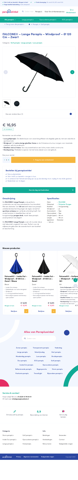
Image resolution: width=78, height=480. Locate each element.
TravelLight (38, 373)
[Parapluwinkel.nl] (10, 12)
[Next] (72, 72)
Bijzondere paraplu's (55, 373)
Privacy (18, 457)
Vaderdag (58, 348)
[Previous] (6, 72)
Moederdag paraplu (23, 356)
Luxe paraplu (37, 43)
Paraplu (35, 24)
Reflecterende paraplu (23, 369)
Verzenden (62, 435)
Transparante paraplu (41, 348)
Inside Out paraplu (26, 365)
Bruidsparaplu (57, 356)
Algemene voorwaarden (31, 457)
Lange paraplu (26, 43)
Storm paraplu (57, 369)
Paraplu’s (38, 11)
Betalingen (46, 435)
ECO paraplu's (67, 19)
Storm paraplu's (8, 435)
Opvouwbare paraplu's (47, 19)
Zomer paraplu (21, 348)
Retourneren (47, 444)
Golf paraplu (15, 43)
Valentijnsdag (40, 352)
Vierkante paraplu (22, 373)
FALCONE (62, 202)
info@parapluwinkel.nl (20, 399)
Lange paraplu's (28, 19)
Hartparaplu (27, 444)
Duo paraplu (22, 360)
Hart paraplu (56, 352)
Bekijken (14, 311)
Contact (62, 439)
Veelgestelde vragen (66, 444)
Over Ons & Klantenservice (54, 11)
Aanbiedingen (47, 439)
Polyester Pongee (65, 204)
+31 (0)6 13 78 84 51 (24, 397)
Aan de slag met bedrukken (39, 190)
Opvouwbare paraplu (50, 365)
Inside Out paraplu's (9, 439)
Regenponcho (42, 369)
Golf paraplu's (27, 435)
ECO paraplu (39, 360)
